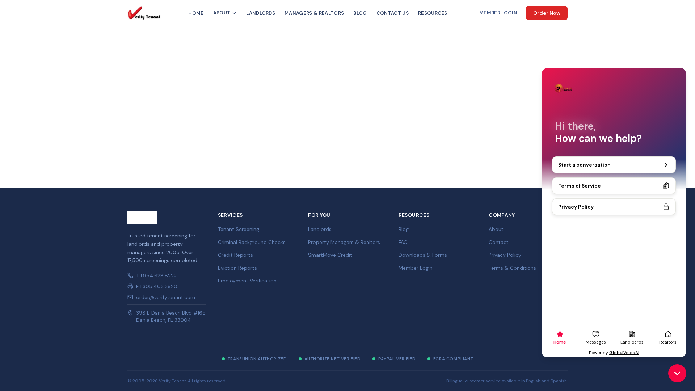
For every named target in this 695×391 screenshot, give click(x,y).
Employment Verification (247, 280)
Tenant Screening (238, 229)
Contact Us (392, 13)
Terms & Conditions (512, 268)
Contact (499, 242)
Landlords (260, 13)
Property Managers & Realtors (344, 242)
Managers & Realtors (314, 13)
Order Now (546, 13)
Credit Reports (235, 255)
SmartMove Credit (330, 255)
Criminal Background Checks (252, 242)
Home (195, 13)
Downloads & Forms (423, 255)
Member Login (498, 13)
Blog (360, 13)
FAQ (403, 242)
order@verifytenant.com (165, 297)
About (222, 13)
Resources (432, 13)
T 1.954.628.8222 (156, 275)
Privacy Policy (505, 255)
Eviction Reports (237, 268)
